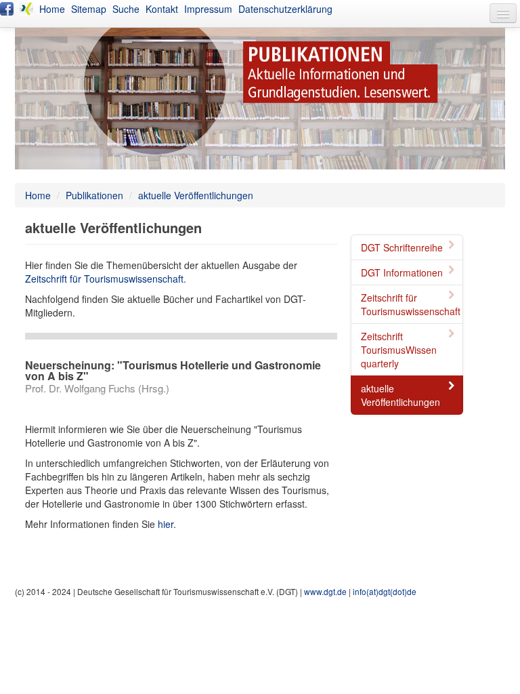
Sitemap (88, 9)
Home (52, 9)
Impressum (208, 9)
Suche (125, 9)
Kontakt (162, 9)
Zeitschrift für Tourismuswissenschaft (410, 304)
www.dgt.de (325, 591)
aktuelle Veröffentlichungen (195, 195)
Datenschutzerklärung (285, 9)
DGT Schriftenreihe (402, 247)
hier (165, 524)
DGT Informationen (402, 272)
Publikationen (94, 195)
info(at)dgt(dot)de (384, 591)
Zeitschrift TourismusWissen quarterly (399, 349)
